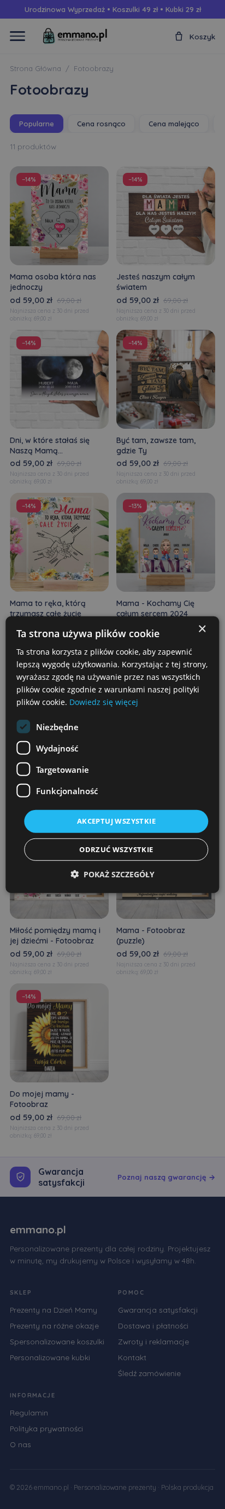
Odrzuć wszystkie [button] (116, 849)
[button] (112, 874)
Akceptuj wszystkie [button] (116, 821)
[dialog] (112, 754)
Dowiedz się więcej (103, 702)
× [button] (202, 629)
